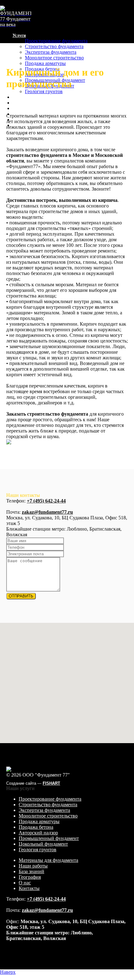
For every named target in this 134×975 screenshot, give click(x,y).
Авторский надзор (38, 832)
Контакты (29, 888)
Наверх (8, 972)
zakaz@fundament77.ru (47, 512)
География (30, 877)
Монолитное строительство (54, 57)
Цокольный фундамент (43, 844)
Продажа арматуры (45, 63)
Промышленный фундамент (49, 838)
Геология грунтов (44, 91)
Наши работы (26, 103)
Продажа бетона (36, 827)
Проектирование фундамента (56, 40)
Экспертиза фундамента (50, 52)
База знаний (24, 108)
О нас (25, 882)
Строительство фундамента (54, 46)
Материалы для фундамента (40, 97)
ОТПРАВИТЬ (21, 596)
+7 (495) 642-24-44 (46, 500)
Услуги (19, 35)
